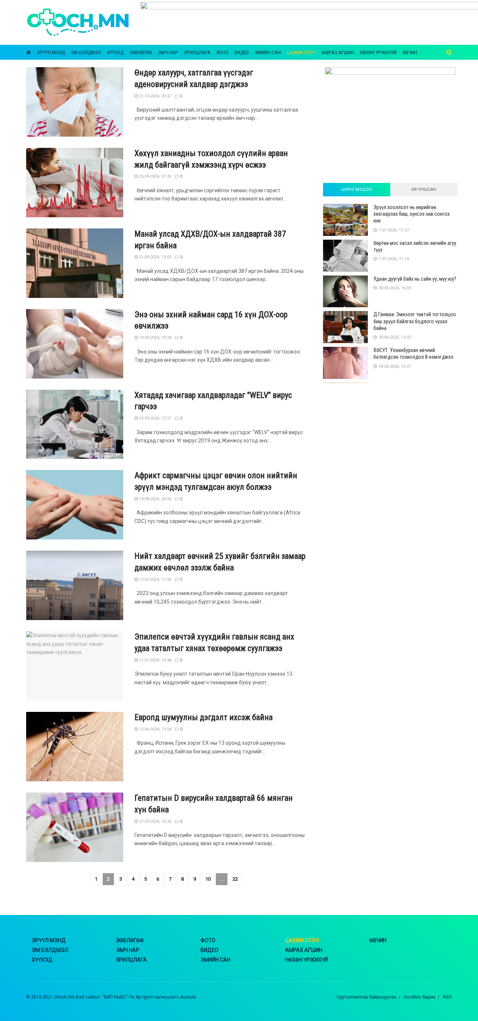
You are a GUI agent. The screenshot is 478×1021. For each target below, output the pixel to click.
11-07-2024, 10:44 (154, 660)
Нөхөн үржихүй (378, 52)
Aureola (188, 997)
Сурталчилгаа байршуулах (366, 997)
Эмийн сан (268, 52)
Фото (223, 52)
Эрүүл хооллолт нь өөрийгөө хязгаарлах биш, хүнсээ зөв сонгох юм (411, 214)
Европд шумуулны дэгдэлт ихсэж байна (203, 717)
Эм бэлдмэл (86, 52)
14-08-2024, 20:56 (154, 499)
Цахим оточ (301, 52)
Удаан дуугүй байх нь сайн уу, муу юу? (414, 279)
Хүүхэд (115, 52)
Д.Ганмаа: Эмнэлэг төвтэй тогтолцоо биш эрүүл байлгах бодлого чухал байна (414, 321)
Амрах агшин (338, 52)
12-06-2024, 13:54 (154, 729)
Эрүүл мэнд (51, 52)
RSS (447, 997)
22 (235, 879)
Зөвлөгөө (141, 52)
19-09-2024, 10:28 (154, 337)
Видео (242, 52)
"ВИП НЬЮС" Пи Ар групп (127, 997)
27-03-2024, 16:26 (154, 821)
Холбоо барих (419, 997)
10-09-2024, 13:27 (154, 418)
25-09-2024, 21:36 (154, 176)
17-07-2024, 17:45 (154, 579)
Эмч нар (168, 52)
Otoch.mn (64, 997)
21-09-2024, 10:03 (154, 257)
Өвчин (410, 52)
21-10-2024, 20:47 (154, 96)
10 (208, 879)
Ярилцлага (197, 52)
